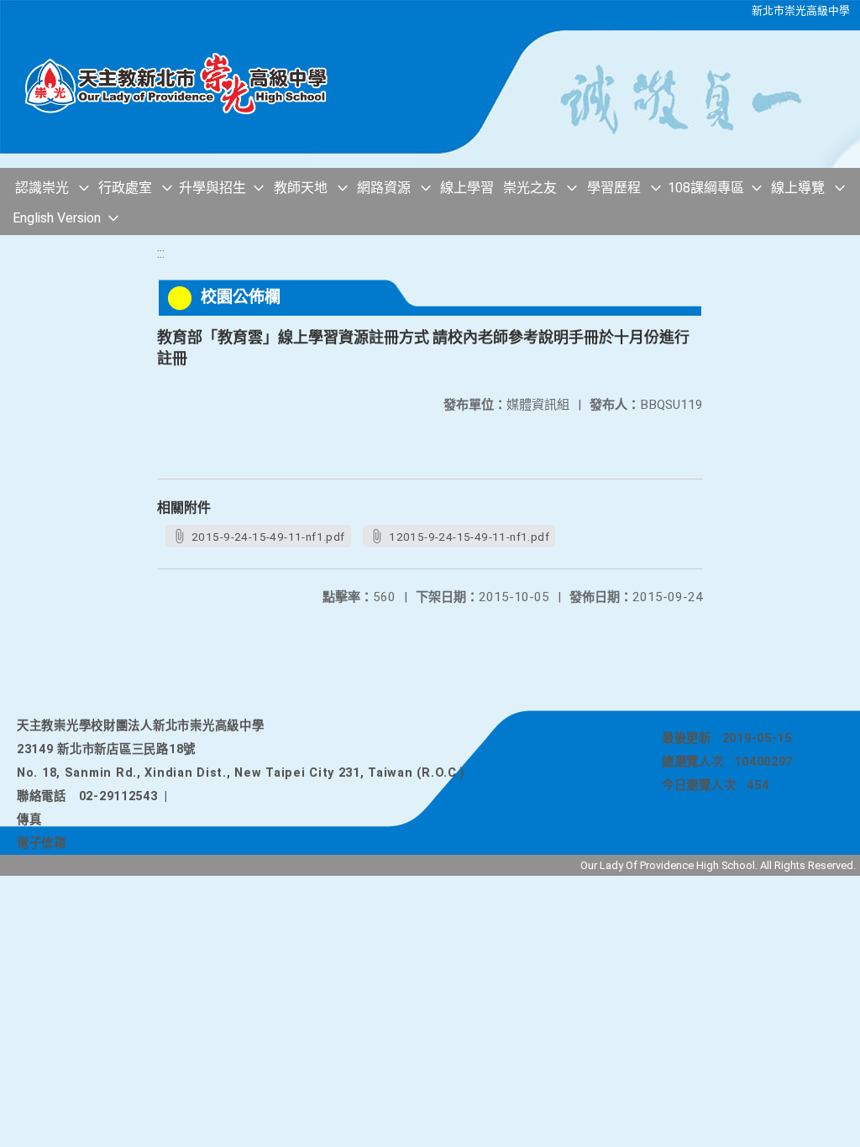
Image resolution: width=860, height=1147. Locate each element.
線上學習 (467, 188)
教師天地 (301, 188)
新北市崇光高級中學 (801, 10)
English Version (57, 218)
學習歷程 (614, 188)
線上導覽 (798, 188)
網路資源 (384, 188)
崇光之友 (530, 188)
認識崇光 (42, 188)
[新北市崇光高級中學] (185, 84)
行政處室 (125, 188)
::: (161, 253)
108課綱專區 (706, 188)
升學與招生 (212, 188)
